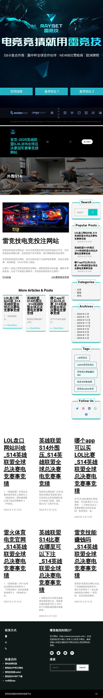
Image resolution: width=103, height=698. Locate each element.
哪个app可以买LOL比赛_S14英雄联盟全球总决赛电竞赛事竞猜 (85, 265)
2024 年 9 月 (83, 329)
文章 (79, 289)
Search (82, 667)
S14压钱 (7, 277)
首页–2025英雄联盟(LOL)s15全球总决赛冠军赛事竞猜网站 (24, 145)
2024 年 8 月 (83, 332)
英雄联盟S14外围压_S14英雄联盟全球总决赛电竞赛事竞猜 (85, 250)
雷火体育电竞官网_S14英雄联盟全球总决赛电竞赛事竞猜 (15, 554)
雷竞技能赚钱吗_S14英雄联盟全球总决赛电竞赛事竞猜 (86, 554)
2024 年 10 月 (83, 326)
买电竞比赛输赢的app (85, 373)
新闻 (79, 292)
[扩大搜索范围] (70, 141)
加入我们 (87, 142)
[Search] (92, 212)
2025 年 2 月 (83, 314)
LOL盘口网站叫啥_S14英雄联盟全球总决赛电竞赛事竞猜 (85, 235)
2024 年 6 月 (83, 338)
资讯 (79, 295)
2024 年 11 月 (83, 323)
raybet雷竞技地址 (85, 364)
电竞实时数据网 (84, 382)
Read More (12, 325)
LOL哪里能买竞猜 (60, 277)
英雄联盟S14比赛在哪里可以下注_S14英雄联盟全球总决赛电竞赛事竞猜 (50, 561)
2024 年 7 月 (83, 335)
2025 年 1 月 (83, 317)
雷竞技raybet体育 (85, 389)
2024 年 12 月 (83, 320)
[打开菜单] (47, 141)
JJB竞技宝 (82, 357)
